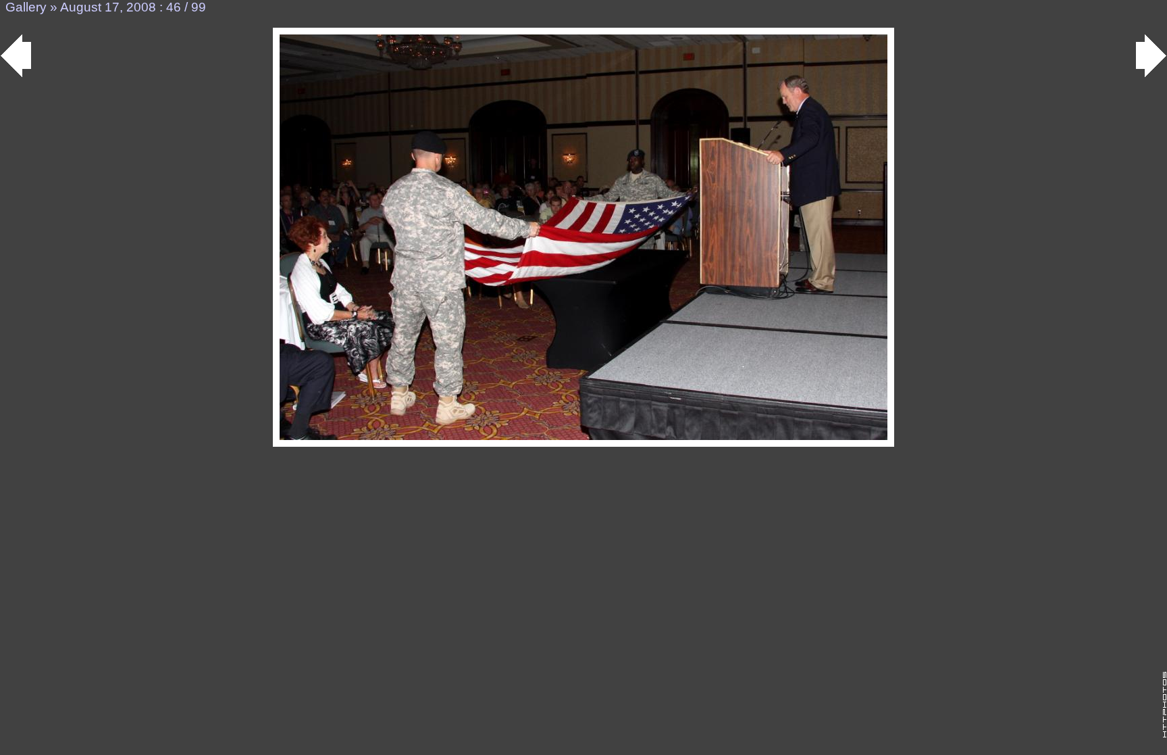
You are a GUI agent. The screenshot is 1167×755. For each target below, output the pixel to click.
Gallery (26, 7)
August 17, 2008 (108, 7)
